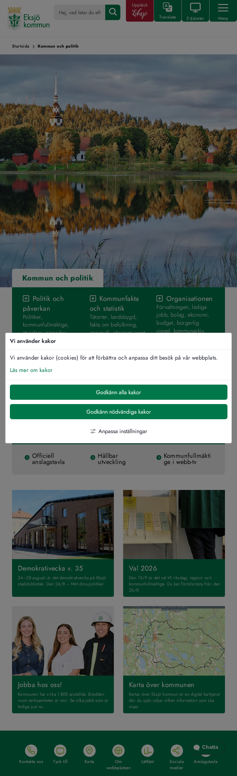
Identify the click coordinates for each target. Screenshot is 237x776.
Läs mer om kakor (31, 370)
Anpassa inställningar (122, 431)
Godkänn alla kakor (118, 392)
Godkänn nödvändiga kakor (118, 412)
